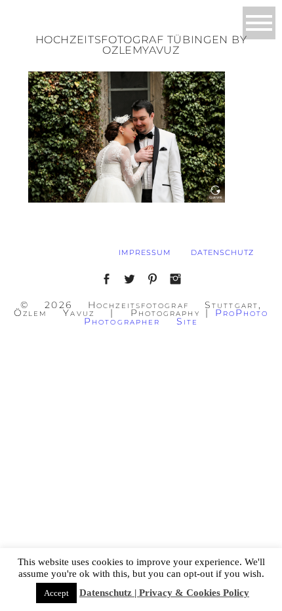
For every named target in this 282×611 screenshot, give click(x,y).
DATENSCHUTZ (222, 252)
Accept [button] (56, 593)
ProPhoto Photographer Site (176, 317)
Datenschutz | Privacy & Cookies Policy (164, 592)
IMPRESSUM (145, 252)
